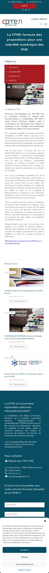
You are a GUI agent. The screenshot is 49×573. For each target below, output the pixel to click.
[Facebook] (22, 10)
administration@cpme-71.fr (19, 476)
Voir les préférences (24, 564)
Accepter (24, 550)
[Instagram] (29, 10)
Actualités (12, 72)
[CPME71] (12, 24)
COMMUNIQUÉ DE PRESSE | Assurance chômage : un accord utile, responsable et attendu (23, 337)
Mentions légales (24, 570)
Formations (13, 76)
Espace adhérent (40, 19)
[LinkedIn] (26, 10)
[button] (45, 521)
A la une (12, 67)
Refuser (24, 557)
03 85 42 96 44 (16, 2)
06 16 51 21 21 (35, 2)
